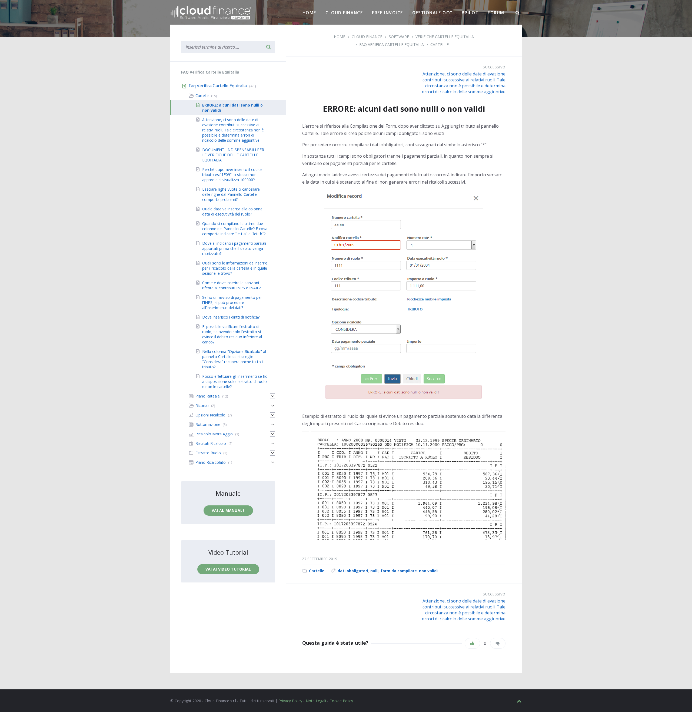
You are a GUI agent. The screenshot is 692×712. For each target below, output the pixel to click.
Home (309, 13)
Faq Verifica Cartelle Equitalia (391, 44)
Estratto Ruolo (208, 452)
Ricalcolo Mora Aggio (214, 433)
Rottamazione (207, 424)
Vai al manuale (228, 510)
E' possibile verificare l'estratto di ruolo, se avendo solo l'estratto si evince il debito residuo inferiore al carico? (232, 334)
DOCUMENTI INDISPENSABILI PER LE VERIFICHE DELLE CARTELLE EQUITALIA (233, 155)
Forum (496, 13)
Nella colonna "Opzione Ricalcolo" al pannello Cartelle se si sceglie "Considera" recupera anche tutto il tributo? (234, 359)
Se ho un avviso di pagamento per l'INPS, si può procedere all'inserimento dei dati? (232, 302)
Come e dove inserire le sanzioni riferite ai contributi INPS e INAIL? (231, 285)
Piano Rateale (207, 396)
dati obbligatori (353, 570)
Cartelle (439, 44)
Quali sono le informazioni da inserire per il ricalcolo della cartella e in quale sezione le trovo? (234, 268)
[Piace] (472, 643)
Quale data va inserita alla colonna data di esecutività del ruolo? (232, 211)
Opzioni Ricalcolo (210, 415)
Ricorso (202, 405)
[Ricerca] (518, 13)
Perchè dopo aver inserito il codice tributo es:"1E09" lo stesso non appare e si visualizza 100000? (232, 174)
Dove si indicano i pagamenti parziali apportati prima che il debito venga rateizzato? (234, 248)
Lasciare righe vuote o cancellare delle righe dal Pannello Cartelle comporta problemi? (231, 194)
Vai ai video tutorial (228, 569)
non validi (428, 570)
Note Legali (316, 700)
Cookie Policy (341, 700)
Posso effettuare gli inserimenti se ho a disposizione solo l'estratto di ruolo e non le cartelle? (235, 381)
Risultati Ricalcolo (210, 443)
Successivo (494, 67)
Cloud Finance (344, 13)
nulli (374, 570)
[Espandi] (272, 396)
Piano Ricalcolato (210, 462)
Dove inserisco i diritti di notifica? (231, 317)
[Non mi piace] (497, 643)
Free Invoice (387, 13)
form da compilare (399, 570)
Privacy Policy (290, 700)
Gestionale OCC (432, 13)
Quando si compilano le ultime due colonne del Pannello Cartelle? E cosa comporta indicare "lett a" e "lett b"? (234, 228)
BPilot (470, 13)
